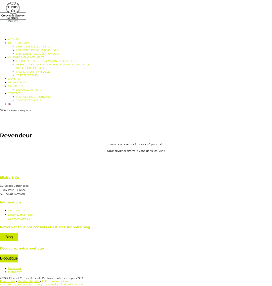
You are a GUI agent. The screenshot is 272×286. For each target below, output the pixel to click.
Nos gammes (16, 210)
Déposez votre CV (29, 89)
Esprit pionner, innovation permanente (46, 60)
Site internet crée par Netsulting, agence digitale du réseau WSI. (41, 284)
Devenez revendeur (21, 214)
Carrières (15, 86)
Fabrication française (33, 71)
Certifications (27, 75)
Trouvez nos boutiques (34, 96)
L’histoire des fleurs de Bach (38, 50)
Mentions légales (29, 281)
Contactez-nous (28, 100)
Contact (14, 93)
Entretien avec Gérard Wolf (38, 53)
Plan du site (7, 281)
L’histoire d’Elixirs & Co (33, 46)
